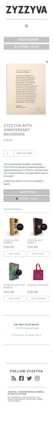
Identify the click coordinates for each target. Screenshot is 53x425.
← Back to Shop (26, 39)
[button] (47, 62)
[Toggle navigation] (26, 25)
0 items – (28, 47)
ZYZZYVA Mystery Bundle (27, 328)
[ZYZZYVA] (26, 9)
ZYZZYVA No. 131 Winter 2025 (26, 335)
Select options (38, 299)
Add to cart (25, 153)
